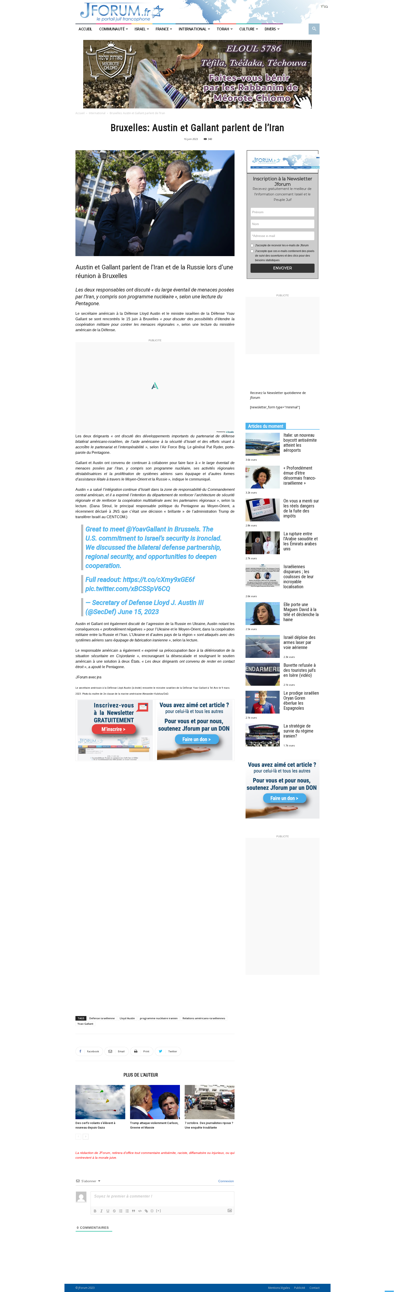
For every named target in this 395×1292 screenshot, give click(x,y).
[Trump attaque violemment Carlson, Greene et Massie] (155, 1102)
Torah (223, 29)
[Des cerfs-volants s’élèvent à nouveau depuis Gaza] (100, 1102)
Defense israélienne (102, 1018)
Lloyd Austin (127, 1018)
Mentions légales (279, 1288)
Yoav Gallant (85, 1023)
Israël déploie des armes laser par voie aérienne (299, 642)
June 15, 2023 (138, 612)
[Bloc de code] (140, 1211)
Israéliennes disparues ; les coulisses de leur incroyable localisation (298, 576)
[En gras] (95, 1211)
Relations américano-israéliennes (204, 1018)
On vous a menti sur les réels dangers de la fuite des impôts (301, 508)
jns (99, 677)
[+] (158, 1210)
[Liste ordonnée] (120, 1211)
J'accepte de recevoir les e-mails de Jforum (282, 245)
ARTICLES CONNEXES (98, 1075)
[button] (314, 29)
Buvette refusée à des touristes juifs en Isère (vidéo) (299, 670)
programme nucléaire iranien (159, 1018)
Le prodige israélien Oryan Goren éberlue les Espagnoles (301, 700)
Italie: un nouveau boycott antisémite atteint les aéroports (300, 442)
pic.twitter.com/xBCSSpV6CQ (127, 589)
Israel (140, 29)
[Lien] (146, 1211)
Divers (270, 29)
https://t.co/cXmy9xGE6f (159, 579)
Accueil (86, 29)
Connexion (225, 1181)
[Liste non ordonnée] (127, 1211)
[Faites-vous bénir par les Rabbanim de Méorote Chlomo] (197, 74)
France (162, 29)
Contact (315, 1288)
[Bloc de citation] (133, 1211)
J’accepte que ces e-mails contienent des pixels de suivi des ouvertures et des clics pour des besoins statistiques (284, 255)
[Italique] (101, 1211)
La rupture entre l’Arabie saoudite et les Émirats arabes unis (300, 541)
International (192, 29)
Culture (246, 29)
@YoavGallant (146, 529)
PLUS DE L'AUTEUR (140, 1075)
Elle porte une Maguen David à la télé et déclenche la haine (301, 612)
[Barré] (114, 1211)
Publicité (299, 1288)
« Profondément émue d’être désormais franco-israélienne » (299, 475)
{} (152, 1210)
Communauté (111, 29)
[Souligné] (108, 1211)
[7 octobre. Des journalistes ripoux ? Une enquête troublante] (210, 1102)
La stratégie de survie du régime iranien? (298, 731)
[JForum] (197, 12)
